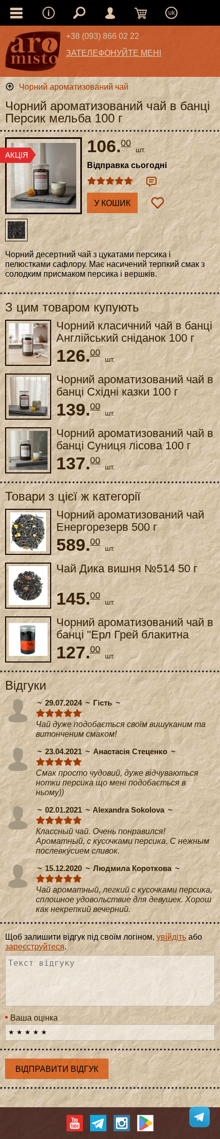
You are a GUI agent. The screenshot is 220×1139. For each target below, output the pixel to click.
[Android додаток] (145, 1123)
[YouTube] (75, 1123)
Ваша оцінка (34, 1017)
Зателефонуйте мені (113, 53)
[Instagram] (122, 1123)
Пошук (79, 13)
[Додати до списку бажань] (157, 203)
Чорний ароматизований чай (73, 86)
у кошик (112, 203)
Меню (48, 13)
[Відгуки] (151, 181)
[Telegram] (98, 1123)
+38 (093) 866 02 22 (102, 36)
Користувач (110, 13)
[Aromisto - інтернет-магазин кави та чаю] (33, 54)
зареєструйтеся (34, 946)
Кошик (141, 13)
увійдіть (171, 937)
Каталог (16, 13)
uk (171, 12)
